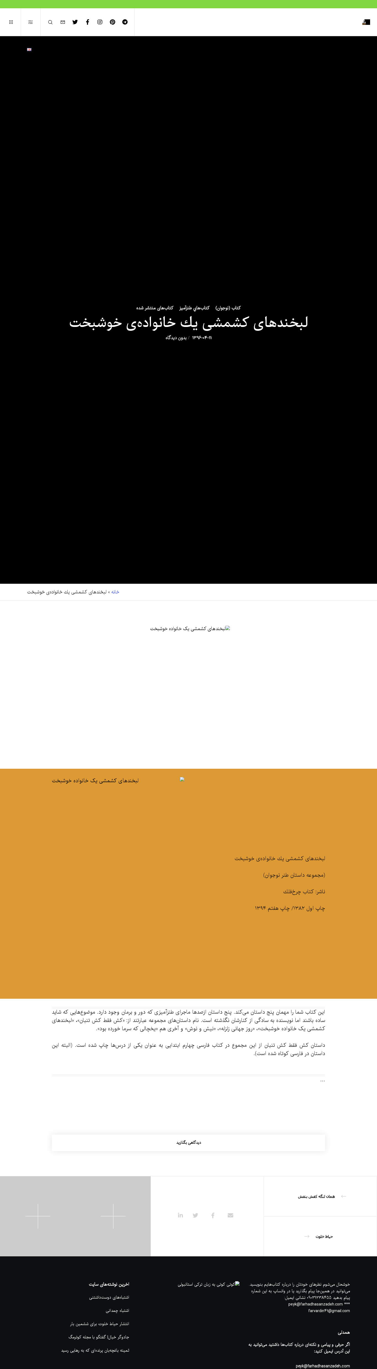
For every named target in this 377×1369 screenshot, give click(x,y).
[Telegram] (128, 22)
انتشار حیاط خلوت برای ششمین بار (99, 1324)
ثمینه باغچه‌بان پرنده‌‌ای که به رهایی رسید (95, 1350)
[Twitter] (78, 22)
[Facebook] (91, 22)
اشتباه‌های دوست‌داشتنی (109, 1297)
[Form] (66, 22)
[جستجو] (53, 22)
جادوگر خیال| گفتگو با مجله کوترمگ (98, 1337)
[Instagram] (103, 22)
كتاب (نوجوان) (228, 308)
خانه (115, 592)
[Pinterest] (116, 22)
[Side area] (34, 22)
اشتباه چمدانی (117, 1310)
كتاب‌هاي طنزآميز (194, 308)
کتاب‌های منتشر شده (154, 308)
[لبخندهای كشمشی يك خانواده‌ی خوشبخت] (230, 1216)
